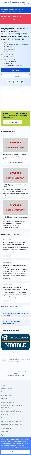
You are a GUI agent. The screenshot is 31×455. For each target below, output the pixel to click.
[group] (15, 342)
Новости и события (7, 402)
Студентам (5, 398)
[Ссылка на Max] (22, 81)
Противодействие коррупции (15, 375)
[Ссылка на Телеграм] (17, 81)
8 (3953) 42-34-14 (9, 51)
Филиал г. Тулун (6, 388)
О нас (3, 385)
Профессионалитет (7, 435)
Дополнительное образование (11, 411)
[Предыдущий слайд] (14, 353)
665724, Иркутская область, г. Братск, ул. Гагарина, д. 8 (16, 45)
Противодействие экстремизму (11, 424)
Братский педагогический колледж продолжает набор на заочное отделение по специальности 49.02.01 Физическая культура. (13, 19)
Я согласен (15, 451)
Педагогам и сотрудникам (10, 418)
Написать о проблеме (13, 122)
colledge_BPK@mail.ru (10, 56)
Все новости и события (9, 306)
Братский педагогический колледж (16, 2)
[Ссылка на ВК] (8, 81)
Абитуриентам (6, 395)
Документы (5, 431)
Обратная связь (6, 428)
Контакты (4, 414)
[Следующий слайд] (17, 366)
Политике (25, 447)
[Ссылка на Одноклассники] (13, 81)
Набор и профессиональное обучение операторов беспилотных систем (12, 10)
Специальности (6, 392)
